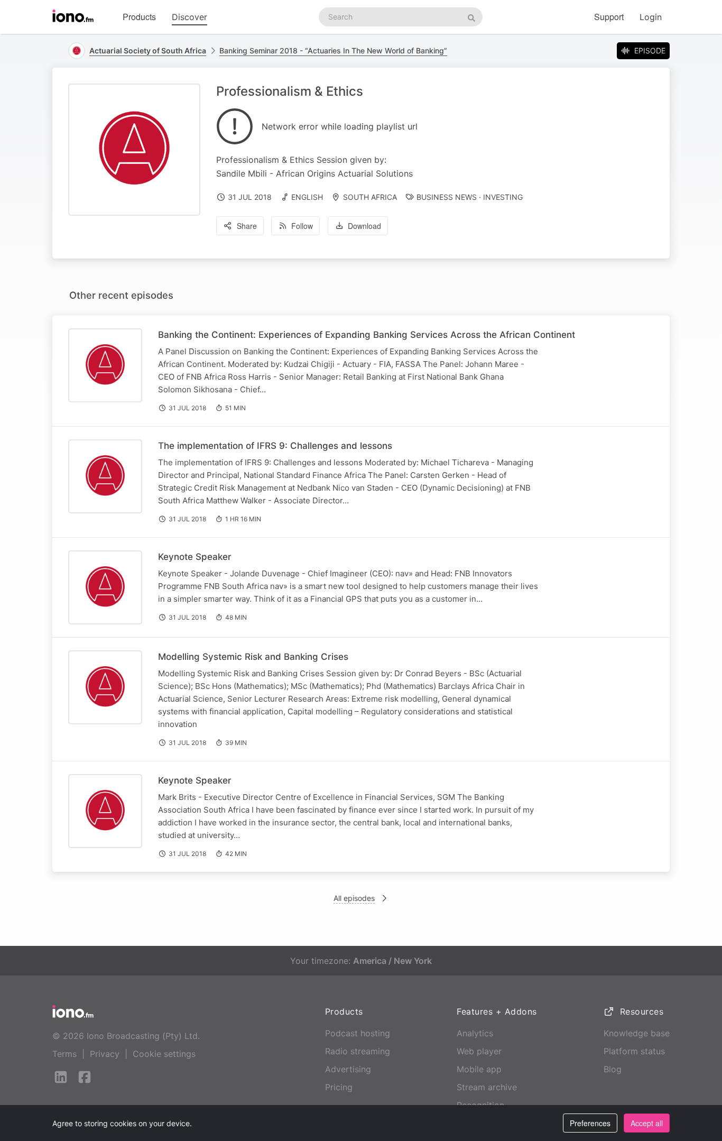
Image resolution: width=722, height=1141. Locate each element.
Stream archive (487, 1087)
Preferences (590, 1123)
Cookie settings (164, 1053)
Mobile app (479, 1069)
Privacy (104, 1053)
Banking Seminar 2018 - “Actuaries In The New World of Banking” (333, 50)
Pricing (339, 1087)
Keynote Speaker (195, 556)
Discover (189, 17)
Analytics (475, 1033)
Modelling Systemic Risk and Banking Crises (253, 656)
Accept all (647, 1123)
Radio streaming (357, 1051)
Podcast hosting (357, 1033)
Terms (64, 1053)
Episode (649, 50)
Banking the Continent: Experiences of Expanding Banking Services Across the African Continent (366, 334)
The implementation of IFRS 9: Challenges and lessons (275, 445)
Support (609, 17)
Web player (479, 1051)
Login (651, 17)
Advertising (348, 1069)
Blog (613, 1069)
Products (139, 17)
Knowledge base (637, 1033)
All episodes (354, 898)
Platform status (634, 1051)
